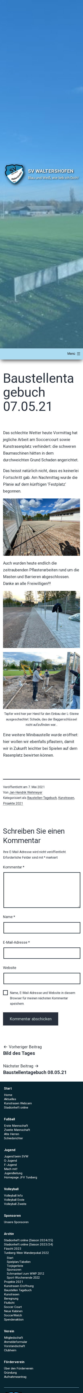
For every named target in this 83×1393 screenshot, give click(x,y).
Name (9, 917)
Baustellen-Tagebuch (42, 798)
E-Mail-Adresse (16, 942)
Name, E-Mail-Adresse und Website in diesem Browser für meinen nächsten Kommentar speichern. (42, 998)
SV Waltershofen (51, 171)
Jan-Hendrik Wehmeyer (25, 792)
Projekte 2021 (13, 803)
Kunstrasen (66, 798)
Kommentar (13, 867)
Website (9, 968)
